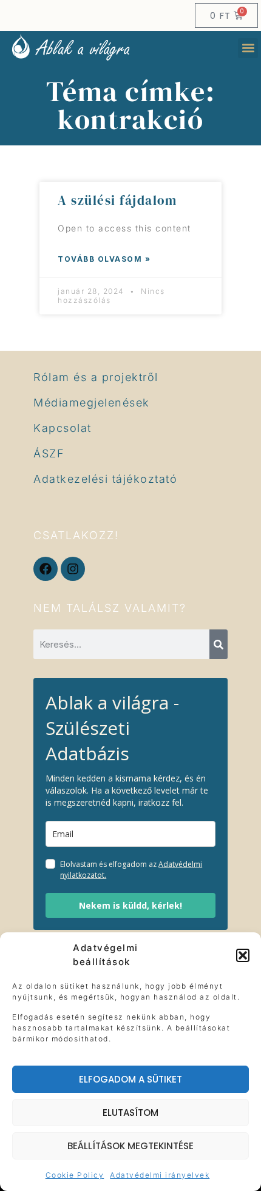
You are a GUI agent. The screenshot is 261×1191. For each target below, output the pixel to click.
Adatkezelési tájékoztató (105, 479)
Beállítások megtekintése (130, 1146)
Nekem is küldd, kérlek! (130, 905)
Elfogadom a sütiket (130, 1079)
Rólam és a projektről (95, 377)
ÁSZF (48, 453)
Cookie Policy (75, 1174)
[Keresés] (218, 644)
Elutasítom (130, 1112)
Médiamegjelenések (91, 402)
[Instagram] (73, 569)
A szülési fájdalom (117, 200)
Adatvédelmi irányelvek (159, 1174)
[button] (243, 955)
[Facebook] (45, 569)
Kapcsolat (62, 428)
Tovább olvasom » (104, 259)
